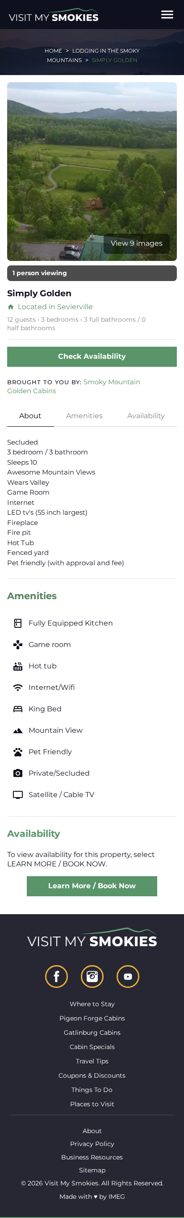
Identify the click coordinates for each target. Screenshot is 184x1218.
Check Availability (92, 356)
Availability (146, 416)
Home (53, 50)
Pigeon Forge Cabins (92, 1018)
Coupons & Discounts (92, 1075)
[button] (167, 14)
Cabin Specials (92, 1047)
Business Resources (92, 1157)
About (30, 416)
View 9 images (137, 243)
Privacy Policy (92, 1144)
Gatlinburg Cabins (92, 1033)
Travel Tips (92, 1061)
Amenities (84, 416)
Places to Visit (92, 1104)
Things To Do (92, 1090)
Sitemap (92, 1170)
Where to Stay (92, 1004)
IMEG (117, 1197)
